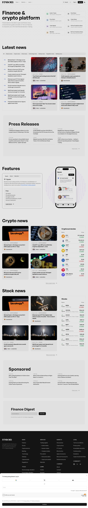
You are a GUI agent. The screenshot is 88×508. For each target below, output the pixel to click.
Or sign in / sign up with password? (79, 490)
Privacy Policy (26, 501)
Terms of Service (36, 501)
